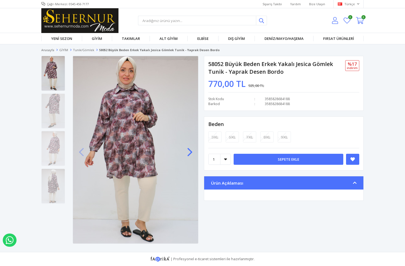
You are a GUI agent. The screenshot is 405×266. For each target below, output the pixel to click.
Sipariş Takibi (272, 4)
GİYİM (97, 38)
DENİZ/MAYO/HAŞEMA (284, 38)
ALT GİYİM (169, 38)
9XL (284, 137)
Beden (216, 124)
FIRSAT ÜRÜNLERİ (338, 38)
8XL (267, 137)
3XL (214, 137)
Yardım (295, 4)
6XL (232, 137)
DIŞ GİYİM (236, 38)
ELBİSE (203, 38)
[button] (189, 149)
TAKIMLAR (131, 38)
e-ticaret (202, 258)
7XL (249, 137)
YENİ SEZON (61, 38)
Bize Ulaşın (317, 4)
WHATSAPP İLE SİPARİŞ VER (10, 240)
